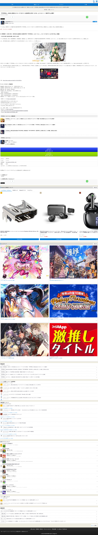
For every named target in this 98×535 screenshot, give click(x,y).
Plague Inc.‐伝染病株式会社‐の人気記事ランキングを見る (9, 429)
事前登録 (45, 9)
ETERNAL (2, 176)
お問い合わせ (32, 529)
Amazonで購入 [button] (19, 239)
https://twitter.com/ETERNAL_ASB (11, 112)
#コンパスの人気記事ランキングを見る (6, 408)
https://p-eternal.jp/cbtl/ (11, 98)
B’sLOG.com (64, 529)
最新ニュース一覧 (30, 7)
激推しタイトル (51, 9)
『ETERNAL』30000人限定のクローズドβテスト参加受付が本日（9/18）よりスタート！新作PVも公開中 (51, 7)
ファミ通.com (59, 529)
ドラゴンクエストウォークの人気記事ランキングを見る (9, 412)
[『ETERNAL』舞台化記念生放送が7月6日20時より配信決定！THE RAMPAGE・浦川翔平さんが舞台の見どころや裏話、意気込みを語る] (28, 133)
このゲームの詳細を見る (11, 144)
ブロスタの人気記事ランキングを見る (6, 421)
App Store (49, 150)
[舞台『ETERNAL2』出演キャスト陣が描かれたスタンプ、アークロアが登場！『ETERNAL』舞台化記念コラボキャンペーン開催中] (27, 127)
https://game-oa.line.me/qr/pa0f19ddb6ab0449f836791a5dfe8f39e (16, 110)
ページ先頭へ (95, 525)
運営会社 (41, 529)
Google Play (49, 154)
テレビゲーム (30, 190)
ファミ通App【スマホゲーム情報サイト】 (19, 7)
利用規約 (37, 529)
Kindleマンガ (15, 190)
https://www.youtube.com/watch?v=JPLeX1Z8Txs (12, 80)
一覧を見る (95, 187)
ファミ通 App (4, 2)
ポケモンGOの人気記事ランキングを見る (7, 438)
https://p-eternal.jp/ (9, 109)
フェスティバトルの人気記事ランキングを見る (8, 425)
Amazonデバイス (22, 190)
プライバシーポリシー (47, 529)
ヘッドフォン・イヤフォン (6, 190)
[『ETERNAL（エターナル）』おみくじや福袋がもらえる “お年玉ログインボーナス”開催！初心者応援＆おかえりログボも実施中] (27, 121)
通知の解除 (54, 529)
